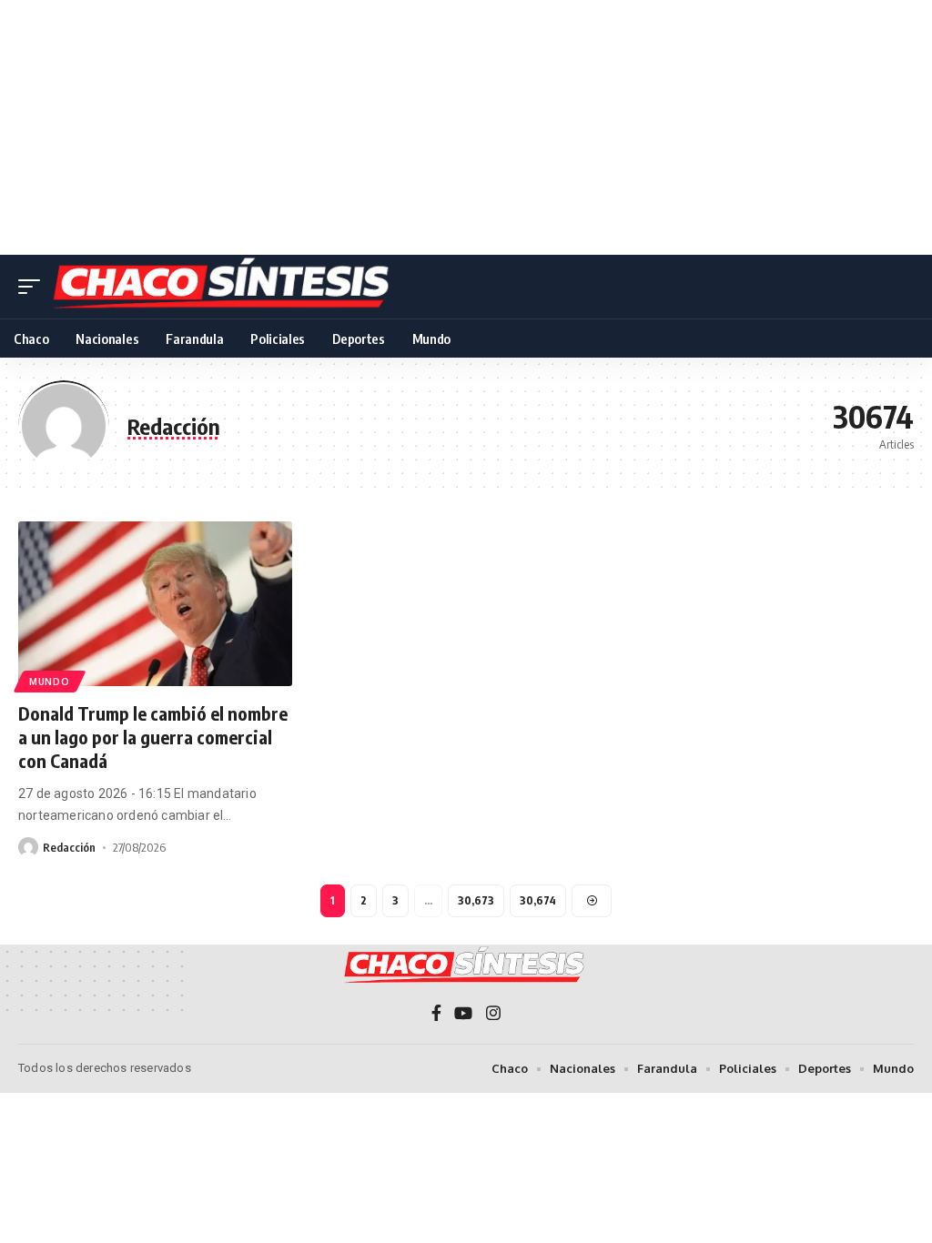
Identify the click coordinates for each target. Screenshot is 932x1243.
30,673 (476, 900)
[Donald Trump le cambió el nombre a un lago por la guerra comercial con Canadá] (155, 603)
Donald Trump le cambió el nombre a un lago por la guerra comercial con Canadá (153, 737)
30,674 (538, 900)
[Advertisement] (466, 127)
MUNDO (49, 681)
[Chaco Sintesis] (224, 286)
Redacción (69, 847)
